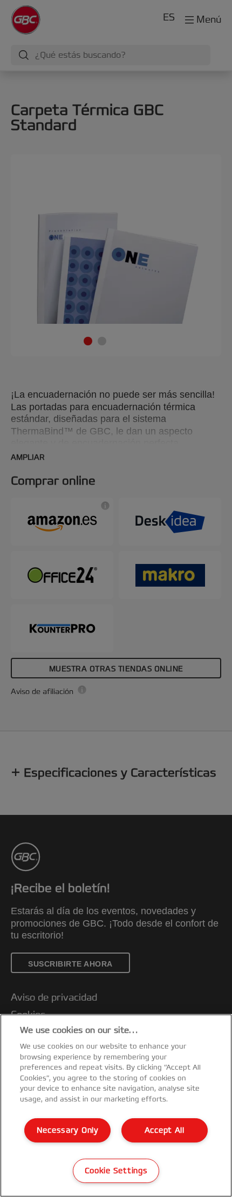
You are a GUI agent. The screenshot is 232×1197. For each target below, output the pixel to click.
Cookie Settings (116, 1171)
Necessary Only (68, 1130)
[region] (116, 1105)
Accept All (165, 1130)
